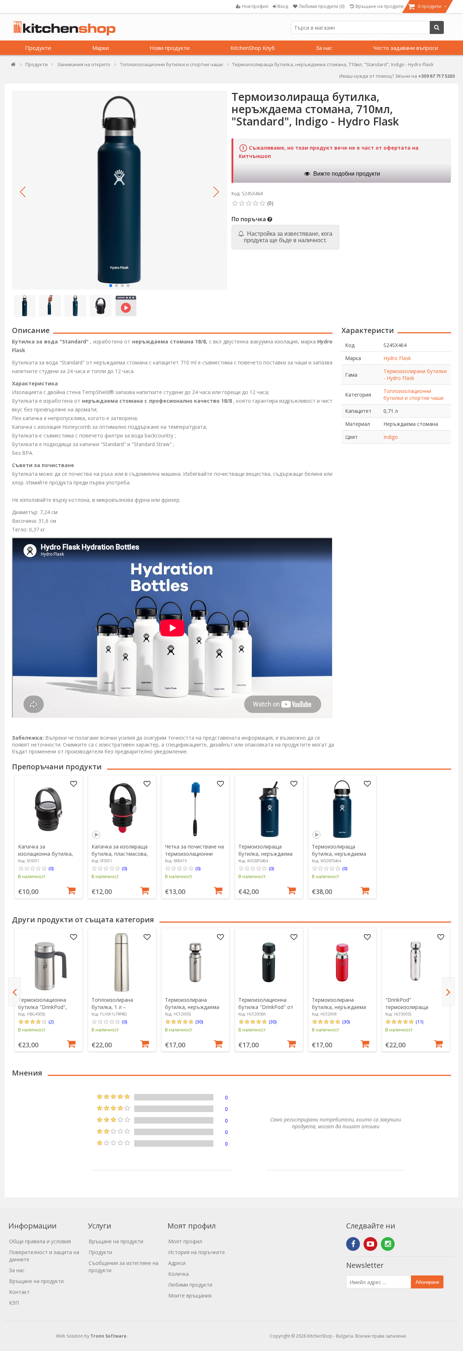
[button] (23, 192)
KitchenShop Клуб (252, 47)
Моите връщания (190, 1295)
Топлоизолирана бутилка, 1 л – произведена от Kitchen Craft (121, 1010)
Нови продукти (170, 47)
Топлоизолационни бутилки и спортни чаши (413, 394)
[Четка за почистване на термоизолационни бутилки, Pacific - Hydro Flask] (195, 809)
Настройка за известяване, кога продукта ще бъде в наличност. (288, 237)
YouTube (370, 1244)
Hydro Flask (397, 358)
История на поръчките (196, 1252)
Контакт (19, 1291)
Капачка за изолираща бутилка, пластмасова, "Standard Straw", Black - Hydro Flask (121, 857)
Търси (437, 27)
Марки (100, 47)
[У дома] (13, 66)
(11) (419, 1021)
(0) (51, 868)
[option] (48, 837)
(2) (51, 1021)
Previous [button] (14, 991)
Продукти (38, 47)
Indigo (390, 436)
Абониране (427, 1282)
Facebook (353, 1244)
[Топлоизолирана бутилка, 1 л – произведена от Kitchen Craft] (122, 962)
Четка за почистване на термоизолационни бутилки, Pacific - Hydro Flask (194, 857)
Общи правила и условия (40, 1241)
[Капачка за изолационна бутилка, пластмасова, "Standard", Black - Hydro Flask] (48, 809)
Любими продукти (190, 1284)
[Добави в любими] (73, 784)
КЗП (14, 1302)
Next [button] (448, 991)
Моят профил (185, 1241)
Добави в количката (71, 890)
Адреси (177, 1263)
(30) (199, 1021)
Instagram (388, 1244)
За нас (324, 47)
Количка (178, 1273)
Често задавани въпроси (405, 47)
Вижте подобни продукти (346, 174)
